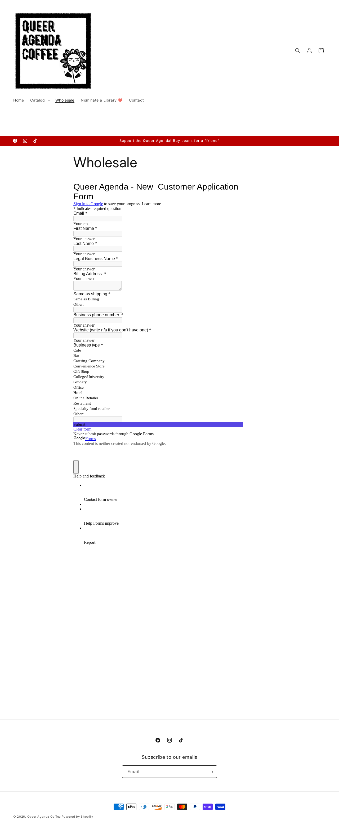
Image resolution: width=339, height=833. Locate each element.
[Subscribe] (211, 772)
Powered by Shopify (77, 816)
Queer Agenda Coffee (44, 816)
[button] (39, 100)
